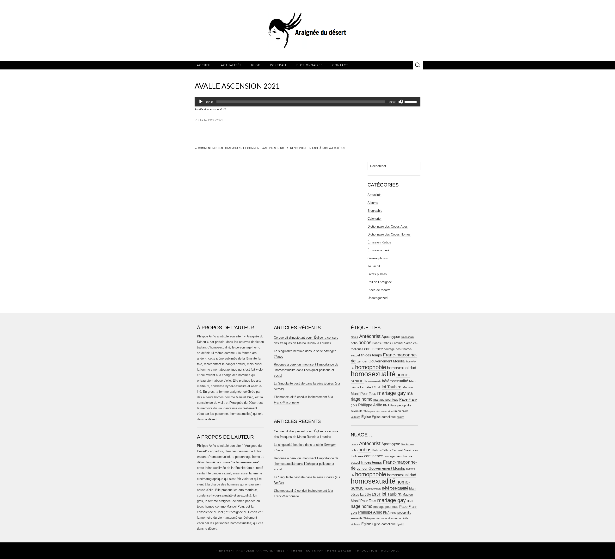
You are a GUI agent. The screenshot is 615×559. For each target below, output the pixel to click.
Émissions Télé (378, 250)
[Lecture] (200, 101)
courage (389, 349)
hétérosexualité (395, 381)
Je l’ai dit (374, 266)
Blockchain (407, 336)
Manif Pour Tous (363, 394)
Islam (412, 381)
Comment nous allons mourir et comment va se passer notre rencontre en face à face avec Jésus (270, 148)
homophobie (370, 367)
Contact (340, 65)
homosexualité (373, 374)
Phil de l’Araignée (380, 282)
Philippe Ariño (370, 405)
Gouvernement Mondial (387, 361)
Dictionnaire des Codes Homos (389, 234)
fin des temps (371, 355)
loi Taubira (391, 387)
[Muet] (400, 101)
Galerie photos (378, 258)
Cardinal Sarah (402, 343)
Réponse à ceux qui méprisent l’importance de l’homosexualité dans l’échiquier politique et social (306, 370)
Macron (407, 387)
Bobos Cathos (381, 343)
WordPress (274, 550)
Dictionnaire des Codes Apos (388, 226)
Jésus (355, 387)
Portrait (278, 65)
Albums (373, 203)
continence (373, 349)
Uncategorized (377, 298)
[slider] (411, 101)
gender (362, 361)
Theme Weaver (338, 550)
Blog (256, 65)
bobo (354, 343)
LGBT (376, 387)
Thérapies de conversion (378, 411)
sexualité (357, 411)
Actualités (231, 65)
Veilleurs (355, 417)
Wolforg (389, 550)
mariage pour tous (385, 399)
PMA (386, 405)
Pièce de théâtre (379, 290)
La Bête (365, 387)
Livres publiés (377, 274)
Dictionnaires (309, 65)
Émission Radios (379, 242)
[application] (307, 101)
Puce (393, 405)
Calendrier (374, 218)
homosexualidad (401, 368)
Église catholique (384, 417)
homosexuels (373, 381)
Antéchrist (370, 336)
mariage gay (391, 393)
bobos (364, 342)
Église (366, 417)
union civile (401, 411)
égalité (400, 417)
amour (354, 336)
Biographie (375, 210)
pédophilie (404, 405)
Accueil (204, 65)
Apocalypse (390, 337)
